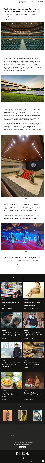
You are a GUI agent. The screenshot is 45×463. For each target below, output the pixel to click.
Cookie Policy (29, 461)
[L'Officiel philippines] (22, 2)
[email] (4, 20)
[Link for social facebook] (21, 458)
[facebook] (6, 20)
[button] (42, 415)
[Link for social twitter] (18, 458)
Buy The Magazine (33, 2)
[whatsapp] (14, 20)
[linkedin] (10, 20)
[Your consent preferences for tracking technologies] (43, 461)
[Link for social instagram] (23, 458)
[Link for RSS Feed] (26, 458)
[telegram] (16, 20)
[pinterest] (8, 20)
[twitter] (12, 20)
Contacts (15, 461)
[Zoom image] (22, 88)
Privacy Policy (28, 444)
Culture (6, 6)
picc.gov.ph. (18, 264)
